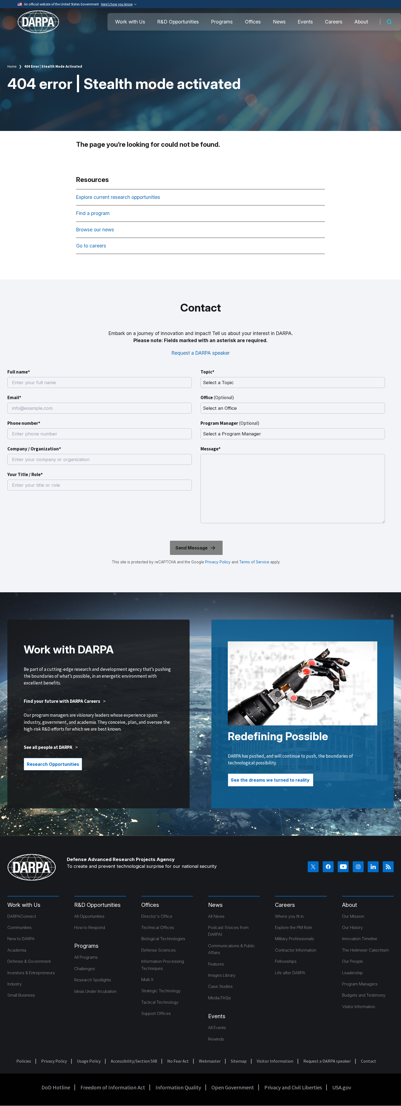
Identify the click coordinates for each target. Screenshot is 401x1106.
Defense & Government (29, 961)
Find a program (93, 213)
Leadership (352, 972)
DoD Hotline (55, 1087)
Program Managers (360, 984)
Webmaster (210, 1061)
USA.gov (341, 1087)
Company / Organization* (34, 449)
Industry (14, 984)
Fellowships (286, 961)
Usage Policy (89, 1061)
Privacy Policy (218, 562)
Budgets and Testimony (363, 995)
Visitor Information (358, 1006)
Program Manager (229, 423)
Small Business (21, 995)
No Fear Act (178, 1061)
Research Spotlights (92, 979)
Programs (222, 22)
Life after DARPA (290, 972)
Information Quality (178, 1087)
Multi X (147, 979)
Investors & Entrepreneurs (31, 972)
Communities (19, 927)
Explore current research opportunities (118, 197)
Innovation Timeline (359, 938)
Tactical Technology (159, 1002)
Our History (352, 927)
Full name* (18, 372)
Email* (14, 397)
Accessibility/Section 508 (134, 1061)
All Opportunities (89, 916)
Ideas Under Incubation (95, 991)
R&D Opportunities (178, 22)
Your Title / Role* (25, 474)
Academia (16, 950)
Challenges (84, 968)
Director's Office (156, 916)
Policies (23, 1061)
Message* (210, 449)
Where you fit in (289, 916)
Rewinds (216, 1039)
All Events (217, 1027)
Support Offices (156, 1013)
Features (216, 964)
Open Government (232, 1087)
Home (11, 66)
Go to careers (91, 246)
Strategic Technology (161, 990)
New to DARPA (21, 938)
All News (216, 916)
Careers (333, 22)
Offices (253, 22)
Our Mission (353, 916)
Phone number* (23, 423)
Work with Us (130, 22)
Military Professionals (294, 938)
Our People (352, 961)
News (279, 22)
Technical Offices (157, 927)
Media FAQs (219, 997)
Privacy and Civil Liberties (293, 1087)
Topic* (207, 372)
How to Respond (89, 927)
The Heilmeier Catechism (365, 950)
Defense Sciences (158, 950)
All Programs (86, 957)
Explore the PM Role (293, 927)
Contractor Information (295, 950)
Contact (368, 1061)
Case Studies (220, 986)
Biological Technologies (163, 938)
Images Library (221, 975)
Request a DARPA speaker (201, 353)
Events (305, 22)
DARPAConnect (21, 916)
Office (217, 397)
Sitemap (239, 1061)
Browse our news (95, 229)
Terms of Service (253, 562)
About (361, 22)
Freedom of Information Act (112, 1087)
